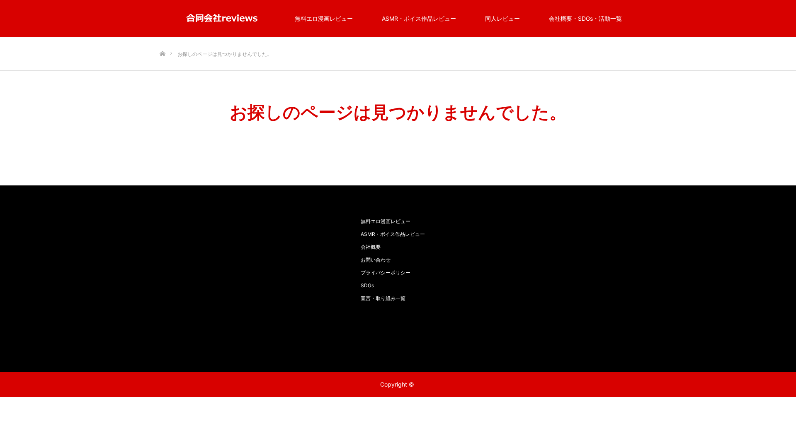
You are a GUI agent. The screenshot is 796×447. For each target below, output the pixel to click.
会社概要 (371, 247)
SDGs (367, 285)
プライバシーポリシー (385, 272)
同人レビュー (502, 18)
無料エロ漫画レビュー (324, 18)
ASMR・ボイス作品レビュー (419, 18)
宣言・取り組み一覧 (383, 298)
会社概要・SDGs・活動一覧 (585, 18)
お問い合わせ (376, 260)
